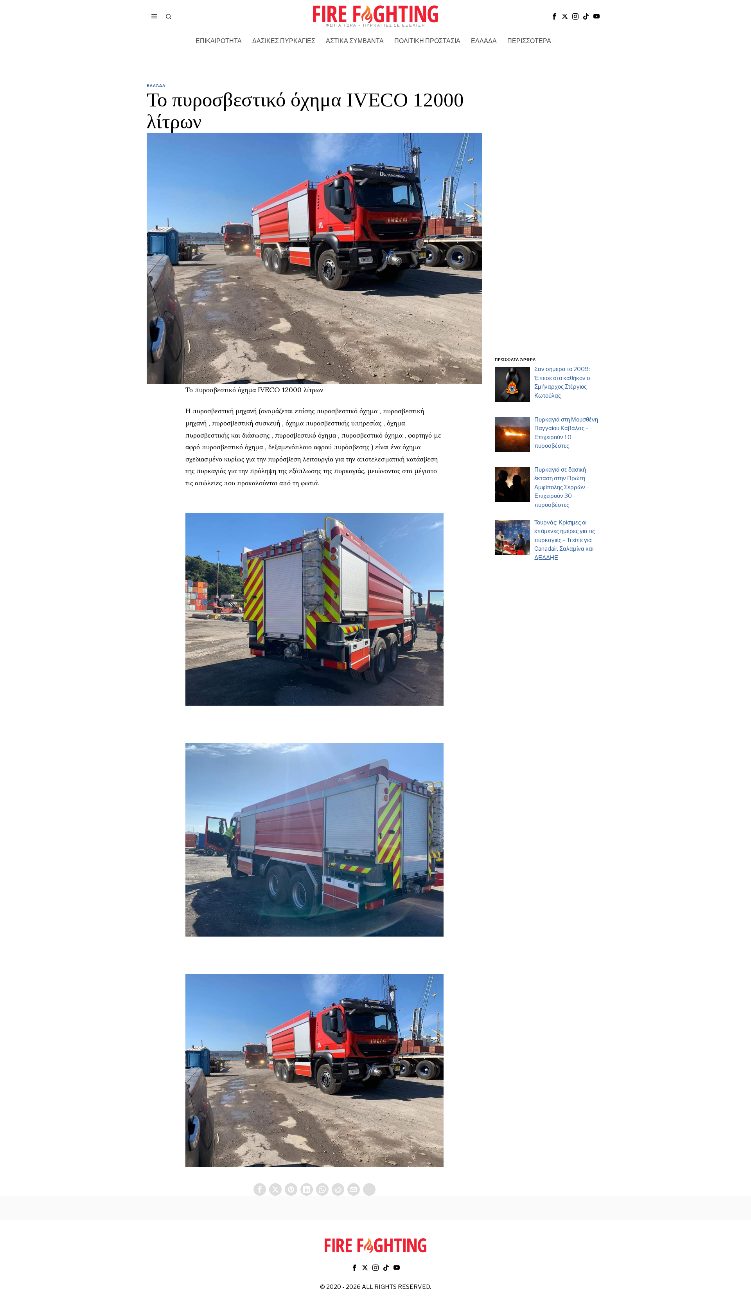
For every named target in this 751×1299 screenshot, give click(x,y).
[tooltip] (554, 16)
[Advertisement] (549, 224)
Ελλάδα (156, 85)
